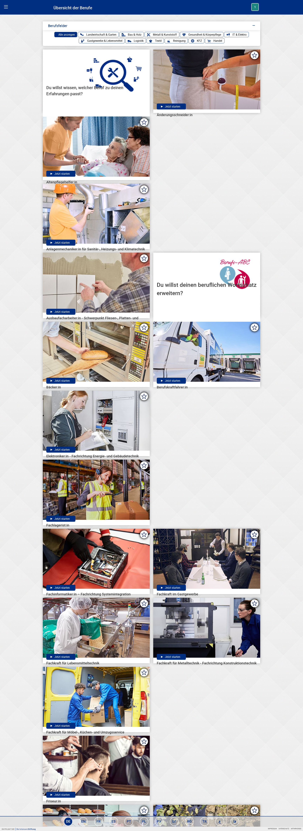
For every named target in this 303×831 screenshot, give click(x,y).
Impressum (272, 828)
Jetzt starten (172, 106)
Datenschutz (284, 828)
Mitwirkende (296, 828)
